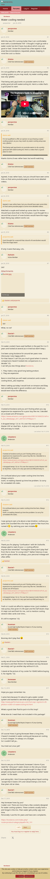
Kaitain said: (7, 320)
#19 (47, 760)
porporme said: (8, 237)
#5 (48, 196)
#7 (48, 263)
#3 (48, 131)
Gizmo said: (7, 135)
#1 (48, 37)
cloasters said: (7, 504)
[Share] (44, 37)
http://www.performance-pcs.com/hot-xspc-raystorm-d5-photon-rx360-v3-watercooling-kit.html (24, 703)
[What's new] (42, 8)
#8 (48, 316)
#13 (47, 541)
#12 (47, 500)
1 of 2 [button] (18, 827)
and (12, 300)
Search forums (15, 12)
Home (5, 8)
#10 (47, 405)
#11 (47, 446)
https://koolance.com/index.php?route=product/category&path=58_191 (16, 821)
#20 (47, 799)
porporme (6, 23)
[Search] (46, 8)
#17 (47, 688)
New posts (4, 12)
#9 (48, 342)
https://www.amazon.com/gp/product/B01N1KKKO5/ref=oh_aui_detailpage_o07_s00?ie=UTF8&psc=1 (25, 417)
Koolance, (30, 366)
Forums (16, 8)
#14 (47, 576)
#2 (48, 68)
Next (25, 827)
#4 (48, 173)
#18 (47, 730)
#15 (47, 634)
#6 (48, 232)
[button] (9, 8)
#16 (47, 657)
